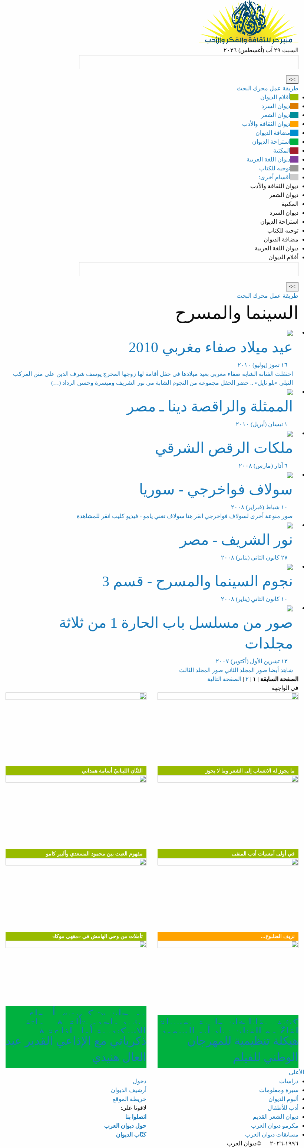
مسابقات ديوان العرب (271, 1134)
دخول (139, 1081)
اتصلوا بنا (135, 1117)
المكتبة (281, 150)
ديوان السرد (275, 106)
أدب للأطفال (283, 1108)
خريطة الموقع (129, 1099)
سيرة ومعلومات (278, 1090)
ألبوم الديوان (283, 1099)
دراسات (288, 1081)
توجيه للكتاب (274, 168)
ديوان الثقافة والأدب (266, 124)
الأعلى (296, 1072)
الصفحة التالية (224, 679)
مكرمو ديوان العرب (274, 1125)
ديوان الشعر (275, 115)
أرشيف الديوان (128, 1090)
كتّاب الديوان (131, 1134)
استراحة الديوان (271, 142)
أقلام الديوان (275, 97)
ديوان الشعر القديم (275, 1117)
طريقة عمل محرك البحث (267, 88)
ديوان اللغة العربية (268, 159)
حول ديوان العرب (125, 1125)
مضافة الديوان (272, 133)
